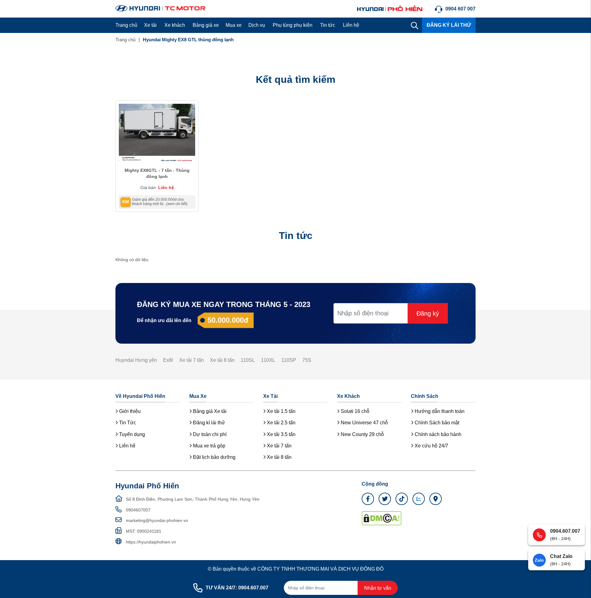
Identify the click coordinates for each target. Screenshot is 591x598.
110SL (248, 360)
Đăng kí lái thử (208, 422)
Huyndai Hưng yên (136, 360)
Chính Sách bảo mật (436, 422)
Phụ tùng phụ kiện (292, 25)
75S (306, 360)
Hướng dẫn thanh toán (438, 411)
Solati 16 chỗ (354, 411)
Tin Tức (127, 422)
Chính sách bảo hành (437, 434)
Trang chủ (126, 25)
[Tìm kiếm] (414, 25)
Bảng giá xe (206, 25)
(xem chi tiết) (176, 204)
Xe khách (174, 25)
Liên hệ (351, 25)
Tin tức (327, 25)
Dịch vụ (256, 25)
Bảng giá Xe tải (209, 411)
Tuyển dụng (131, 434)
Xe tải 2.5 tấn (281, 422)
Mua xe (234, 25)
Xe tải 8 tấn (222, 360)
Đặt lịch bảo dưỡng (213, 457)
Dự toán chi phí (209, 434)
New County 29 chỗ (362, 434)
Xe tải (150, 25)
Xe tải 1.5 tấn (281, 411)
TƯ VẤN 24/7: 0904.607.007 (237, 587)
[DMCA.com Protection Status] (381, 517)
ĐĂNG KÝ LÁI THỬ (449, 25)
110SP (288, 360)
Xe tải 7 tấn (191, 360)
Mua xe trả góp (208, 445)
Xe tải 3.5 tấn (281, 434)
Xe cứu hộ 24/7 (430, 445)
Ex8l (168, 360)
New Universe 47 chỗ (364, 422)
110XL (268, 360)
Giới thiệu (129, 411)
